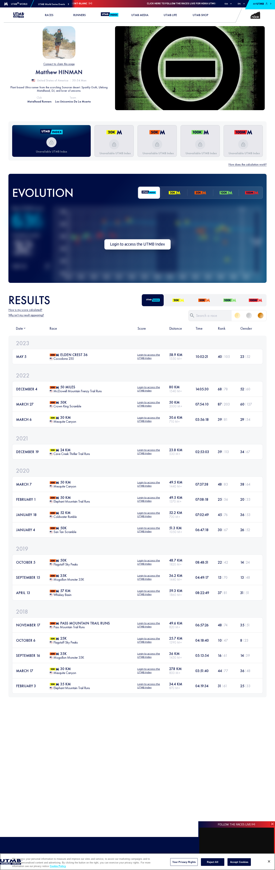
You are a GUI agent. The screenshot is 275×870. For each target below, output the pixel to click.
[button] (53, 4)
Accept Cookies (239, 861)
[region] (137, 861)
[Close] (269, 861)
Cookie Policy (58, 866)
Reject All (212, 861)
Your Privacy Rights (184, 861)
